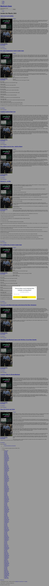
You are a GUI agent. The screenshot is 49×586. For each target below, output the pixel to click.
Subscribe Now (24, 297)
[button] (24, 289)
